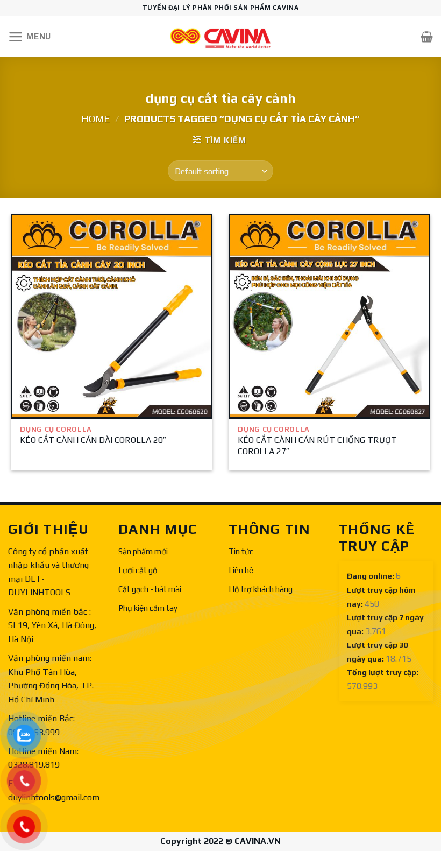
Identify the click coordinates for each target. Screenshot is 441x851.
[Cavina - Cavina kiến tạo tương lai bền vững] (220, 37)
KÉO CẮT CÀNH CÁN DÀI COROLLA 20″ (93, 440)
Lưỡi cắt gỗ (138, 570)
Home (95, 118)
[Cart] (427, 36)
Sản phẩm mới (143, 551)
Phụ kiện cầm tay (147, 608)
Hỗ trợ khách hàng (261, 589)
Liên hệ (241, 570)
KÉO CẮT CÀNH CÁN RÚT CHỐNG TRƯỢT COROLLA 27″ (317, 445)
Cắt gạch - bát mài (149, 589)
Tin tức (241, 551)
